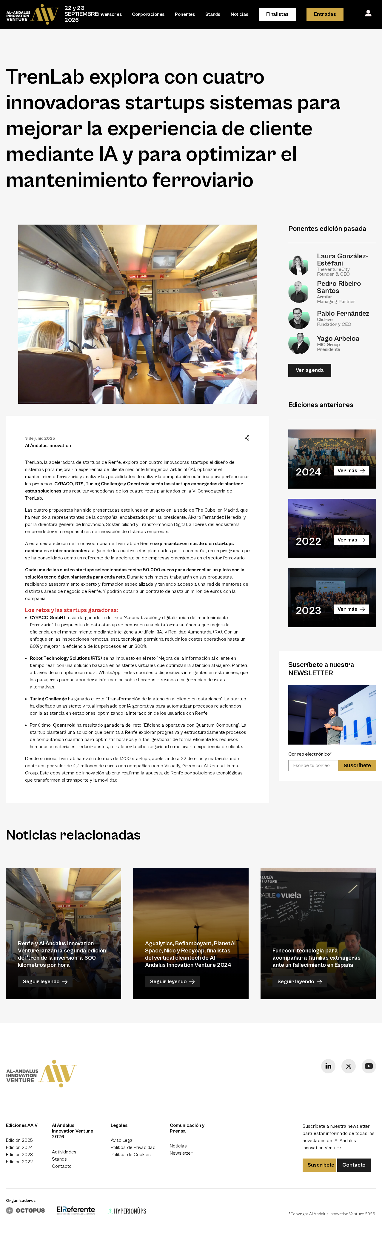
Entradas (325, 14)
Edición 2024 (19, 1147)
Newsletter (181, 1153)
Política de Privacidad (133, 1147)
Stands (212, 14)
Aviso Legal (122, 1140)
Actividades (64, 1152)
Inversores (109, 14)
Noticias (239, 14)
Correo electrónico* (310, 754)
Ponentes (185, 14)
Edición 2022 (19, 1161)
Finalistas (277, 14)
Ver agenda (310, 370)
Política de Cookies (131, 1154)
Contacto (62, 1166)
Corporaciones (148, 14)
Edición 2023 (19, 1154)
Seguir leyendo (41, 981)
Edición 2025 (19, 1140)
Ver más (347, 470)
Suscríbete (321, 1165)
